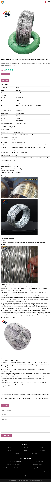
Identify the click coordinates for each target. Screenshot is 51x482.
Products (42, 447)
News (9, 450)
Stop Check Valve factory (37, 461)
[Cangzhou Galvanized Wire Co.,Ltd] (2, 2)
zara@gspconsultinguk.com (37, 480)
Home (9, 447)
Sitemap (17, 453)
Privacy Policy (33, 453)
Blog (25, 450)
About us (25, 447)
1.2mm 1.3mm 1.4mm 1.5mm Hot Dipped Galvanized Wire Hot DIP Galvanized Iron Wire (26, 398)
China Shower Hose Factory (13, 464)
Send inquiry (6, 74)
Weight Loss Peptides (13, 471)
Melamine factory (37, 464)
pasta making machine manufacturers (38, 468)
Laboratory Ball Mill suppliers (13, 461)
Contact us (42, 450)
